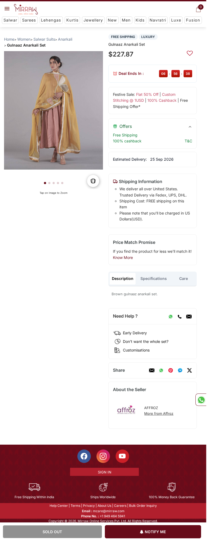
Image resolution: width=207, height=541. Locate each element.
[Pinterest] (170, 370)
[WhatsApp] (170, 316)
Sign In (104, 472)
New (112, 20)
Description (122, 278)
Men (126, 20)
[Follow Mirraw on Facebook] (84, 456)
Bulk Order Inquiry (143, 506)
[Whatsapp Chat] (200, 400)
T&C (188, 141)
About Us (104, 506)
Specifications (153, 278)
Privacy (89, 506)
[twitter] (189, 370)
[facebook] (180, 370)
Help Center (59, 506)
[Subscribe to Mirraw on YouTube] (122, 456)
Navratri (158, 20)
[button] (45, 183)
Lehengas (51, 20)
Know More (123, 257)
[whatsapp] (161, 370)
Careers (120, 506)
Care (183, 278)
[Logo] (26, 9)
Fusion (193, 20)
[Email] (189, 316)
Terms (75, 506)
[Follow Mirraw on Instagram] (103, 456)
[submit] (190, 52)
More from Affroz (158, 413)
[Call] (179, 316)
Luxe (176, 20)
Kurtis (72, 20)
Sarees (29, 20)
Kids (140, 20)
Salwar (10, 20)
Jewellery (93, 20)
